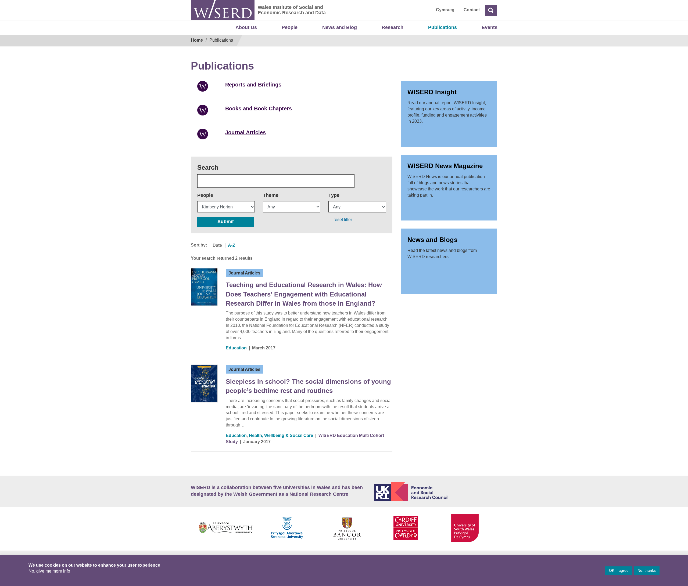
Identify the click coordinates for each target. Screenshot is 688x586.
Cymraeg (445, 10)
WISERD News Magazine (445, 165)
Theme (270, 195)
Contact (472, 10)
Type (333, 195)
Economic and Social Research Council (435, 491)
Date (217, 245)
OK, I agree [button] (619, 570)
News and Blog (339, 27)
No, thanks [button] (646, 570)
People (290, 27)
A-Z (231, 245)
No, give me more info (49, 571)
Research (392, 27)
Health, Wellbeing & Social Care (281, 435)
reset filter (343, 219)
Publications (442, 27)
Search (207, 167)
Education (236, 348)
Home (197, 40)
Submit (225, 221)
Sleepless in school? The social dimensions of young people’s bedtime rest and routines (308, 386)
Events (489, 27)
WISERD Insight (432, 92)
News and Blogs (432, 239)
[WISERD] (223, 10)
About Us (246, 27)
